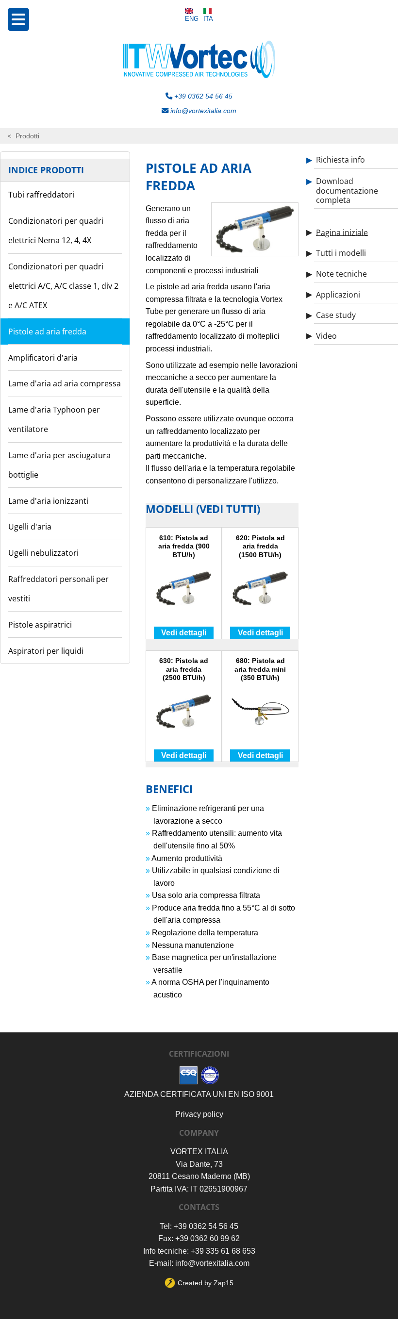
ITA (208, 18)
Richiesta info (340, 159)
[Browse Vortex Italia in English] (192, 11)
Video (326, 335)
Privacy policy (199, 1114)
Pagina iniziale (342, 232)
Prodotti (27, 136)
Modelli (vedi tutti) (203, 508)
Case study (336, 315)
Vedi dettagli (183, 633)
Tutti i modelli (341, 253)
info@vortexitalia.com (202, 111)
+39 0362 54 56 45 (202, 96)
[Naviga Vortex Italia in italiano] (208, 11)
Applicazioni (338, 294)
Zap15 (223, 1283)
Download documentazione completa (347, 190)
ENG (192, 18)
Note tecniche (341, 273)
